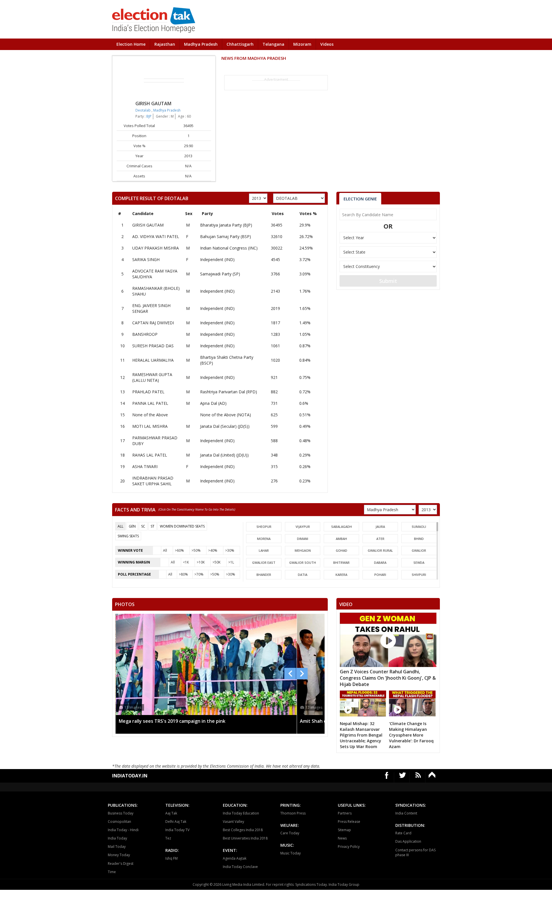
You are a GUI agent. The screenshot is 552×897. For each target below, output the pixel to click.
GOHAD (341, 550)
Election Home (130, 44)
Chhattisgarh (240, 44)
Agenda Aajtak (234, 858)
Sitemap (344, 829)
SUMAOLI (419, 526)
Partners (345, 813)
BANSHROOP (145, 334)
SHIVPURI (419, 574)
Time (112, 871)
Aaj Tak (171, 813)
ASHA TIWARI (145, 466)
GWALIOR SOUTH (302, 562)
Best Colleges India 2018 (243, 829)
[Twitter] (402, 777)
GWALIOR (419, 550)
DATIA (302, 574)
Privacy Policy (349, 846)
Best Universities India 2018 (245, 838)
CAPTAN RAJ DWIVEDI (153, 322)
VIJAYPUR (303, 526)
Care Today (289, 833)
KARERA (341, 574)
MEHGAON (303, 550)
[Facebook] (386, 777)
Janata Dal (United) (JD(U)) (224, 455)
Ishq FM (171, 858)
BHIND (419, 538)
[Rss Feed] (418, 777)
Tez (168, 838)
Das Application (408, 841)
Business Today (120, 813)
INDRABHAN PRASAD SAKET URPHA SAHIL (152, 480)
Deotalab (143, 110)
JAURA (380, 526)
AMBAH (341, 538)
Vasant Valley (233, 821)
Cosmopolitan (119, 821)
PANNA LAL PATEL (150, 403)
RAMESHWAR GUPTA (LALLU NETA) (152, 377)
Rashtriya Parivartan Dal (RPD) (228, 391)
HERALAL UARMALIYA (153, 360)
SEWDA (418, 562)
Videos (327, 44)
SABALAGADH (341, 526)
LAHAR (264, 550)
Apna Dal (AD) (213, 403)
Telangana (273, 44)
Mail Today (117, 846)
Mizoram (302, 44)
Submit (388, 280)
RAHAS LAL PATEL (149, 455)
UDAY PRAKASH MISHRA (155, 248)
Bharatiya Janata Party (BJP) (226, 225)
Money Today (119, 854)
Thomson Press (293, 813)
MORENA (264, 538)
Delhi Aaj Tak (175, 821)
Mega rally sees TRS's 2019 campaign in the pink (172, 721)
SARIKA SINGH (146, 259)
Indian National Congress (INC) (229, 248)
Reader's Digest (120, 863)
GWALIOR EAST (263, 562)
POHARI (380, 574)
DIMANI (302, 538)
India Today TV (177, 829)
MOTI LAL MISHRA (150, 426)
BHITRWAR (341, 562)
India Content (406, 813)
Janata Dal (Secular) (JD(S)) (225, 426)
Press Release (349, 821)
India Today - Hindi (123, 829)
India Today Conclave (240, 866)
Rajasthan (164, 44)
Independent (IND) (217, 259)
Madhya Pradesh (201, 44)
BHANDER (263, 574)
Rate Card (403, 833)
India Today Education (241, 813)
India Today (117, 838)
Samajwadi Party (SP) (220, 274)
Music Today (290, 853)
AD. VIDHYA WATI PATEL (155, 236)
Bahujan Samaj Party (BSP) (225, 236)
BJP (149, 116)
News (342, 838)
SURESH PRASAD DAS (153, 345)
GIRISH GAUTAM (148, 225)
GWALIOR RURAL (380, 550)
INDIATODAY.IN (129, 776)
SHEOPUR (263, 526)
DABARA (380, 562)
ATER (380, 538)
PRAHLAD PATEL (148, 391)
